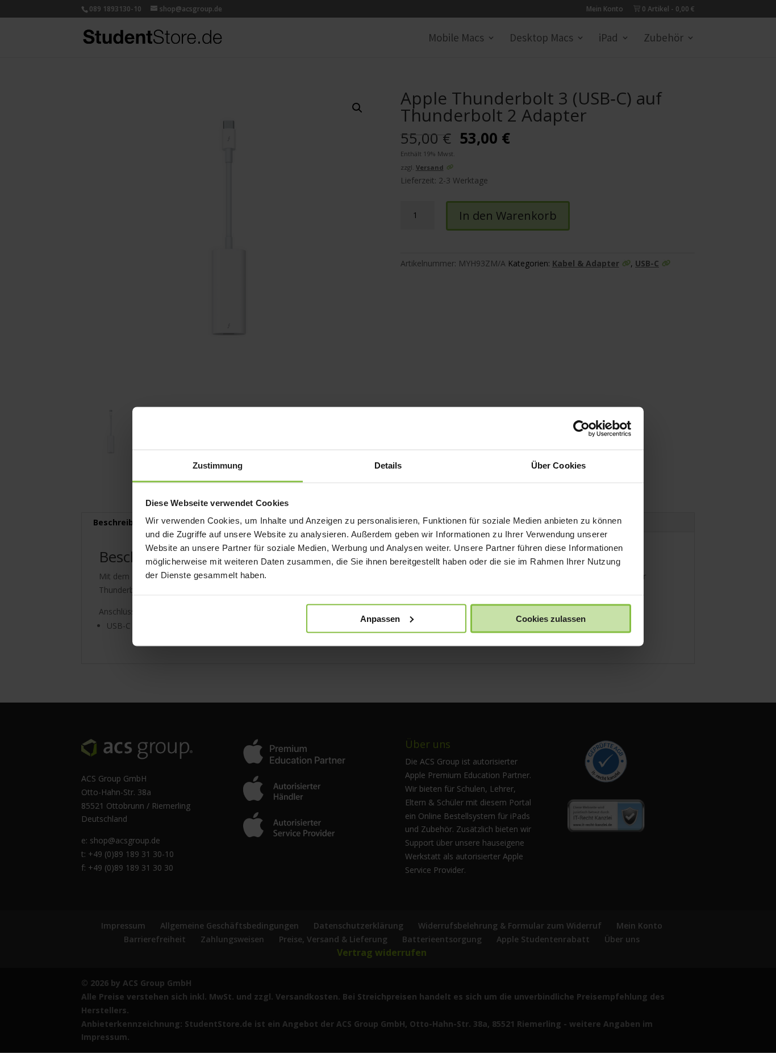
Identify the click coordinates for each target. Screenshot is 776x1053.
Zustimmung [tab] (218, 465)
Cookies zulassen (551, 618)
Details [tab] (388, 465)
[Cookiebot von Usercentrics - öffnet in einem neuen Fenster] (581, 428)
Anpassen (380, 618)
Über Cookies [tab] (558, 465)
